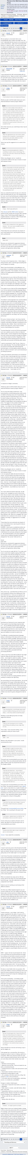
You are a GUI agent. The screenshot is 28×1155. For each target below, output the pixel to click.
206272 (25, 66)
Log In (25, 14)
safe (7, 1076)
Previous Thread (7, 23)
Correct (3, 834)
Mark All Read (10, 1150)
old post (5, 211)
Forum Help (8, 1151)
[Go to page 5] (9, 28)
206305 (25, 698)
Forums (3, 15)
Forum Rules (3, 1150)
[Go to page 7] (27, 28)
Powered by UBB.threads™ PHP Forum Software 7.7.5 (14, 1154)
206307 (25, 839)
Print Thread (4, 25)
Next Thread (20, 23)
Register (20, 14)
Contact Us (3, 1151)
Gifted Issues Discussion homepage (8, 14)
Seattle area (22, 71)
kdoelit (10, 30)
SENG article (15, 211)
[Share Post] (21, 30)
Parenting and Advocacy (13, 15)
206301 (25, 375)
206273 (25, 85)
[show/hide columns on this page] (27, 19)
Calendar (11, 19)
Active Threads (18, 19)
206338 (25, 1022)
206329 (25, 904)
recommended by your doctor (16, 808)
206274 (25, 252)
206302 (25, 614)
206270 (25, 30)
